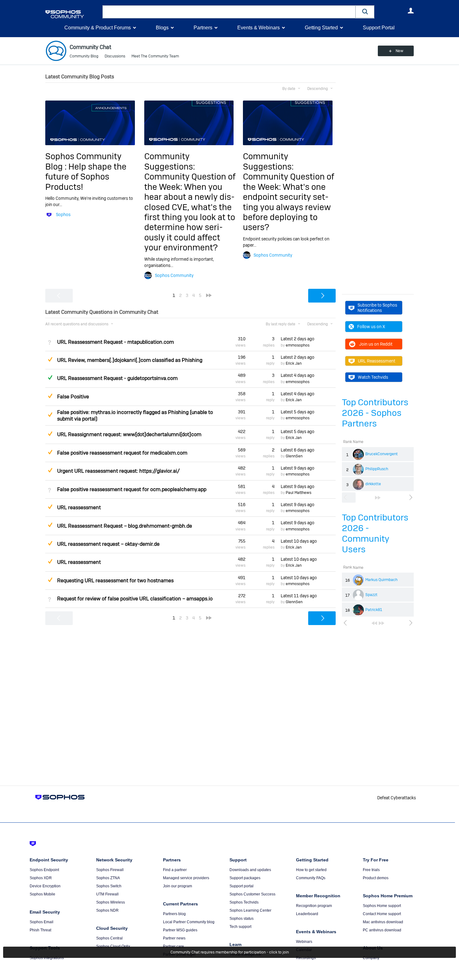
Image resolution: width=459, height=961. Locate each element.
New (399, 50)
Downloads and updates (250, 870)
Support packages (245, 878)
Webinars (304, 941)
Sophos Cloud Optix (113, 946)
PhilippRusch (376, 468)
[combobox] (229, 12)
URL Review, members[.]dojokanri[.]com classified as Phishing (129, 360)
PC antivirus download (382, 930)
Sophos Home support (382, 906)
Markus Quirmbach (381, 579)
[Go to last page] (378, 498)
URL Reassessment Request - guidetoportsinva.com (117, 378)
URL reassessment (79, 507)
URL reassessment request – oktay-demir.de (108, 544)
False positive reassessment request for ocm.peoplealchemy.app (131, 489)
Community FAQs (310, 878)
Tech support (240, 926)
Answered (50, 377)
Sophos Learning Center (250, 910)
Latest (297, 339)
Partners (203, 27)
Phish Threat (40, 930)
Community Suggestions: (169, 161)
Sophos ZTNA (108, 878)
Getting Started (321, 27)
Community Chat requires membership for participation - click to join (229, 952)
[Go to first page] (374, 623)
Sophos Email (41, 922)
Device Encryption (45, 886)
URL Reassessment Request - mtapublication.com (115, 342)
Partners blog (174, 914)
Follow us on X (371, 326)
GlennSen (294, 456)
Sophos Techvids (244, 902)
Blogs (162, 27)
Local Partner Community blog (189, 922)
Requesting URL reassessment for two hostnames (115, 580)
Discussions (115, 56)
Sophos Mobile (42, 894)
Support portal (242, 886)
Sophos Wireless (110, 902)
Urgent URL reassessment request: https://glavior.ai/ (118, 471)
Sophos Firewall (110, 870)
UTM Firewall (107, 894)
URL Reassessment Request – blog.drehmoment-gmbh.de (124, 526)
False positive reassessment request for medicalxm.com (122, 453)
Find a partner (175, 870)
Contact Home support (382, 914)
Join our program (177, 886)
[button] (365, 11)
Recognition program (314, 906)
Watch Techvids (373, 377)
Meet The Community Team (155, 56)
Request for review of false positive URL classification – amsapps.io (135, 598)
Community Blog (84, 56)
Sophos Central (109, 938)
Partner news (174, 938)
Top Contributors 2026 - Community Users (375, 533)
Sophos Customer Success (252, 894)
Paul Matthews (298, 492)
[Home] (72, 14)
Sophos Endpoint (44, 870)
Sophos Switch (108, 886)
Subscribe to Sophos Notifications (377, 307)
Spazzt (371, 594)
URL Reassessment (376, 361)
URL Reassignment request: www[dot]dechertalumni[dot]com (129, 434)
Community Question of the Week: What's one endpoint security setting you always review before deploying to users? (288, 202)
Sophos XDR (41, 878)
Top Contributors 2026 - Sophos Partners (375, 413)
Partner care (173, 946)
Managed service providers (186, 878)
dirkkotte (373, 483)
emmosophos (297, 345)
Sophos (63, 214)
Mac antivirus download (383, 922)
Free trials (371, 870)
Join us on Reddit (375, 344)
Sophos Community (174, 275)
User (410, 10)
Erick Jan (294, 363)
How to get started (311, 870)
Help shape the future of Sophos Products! (85, 176)
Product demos (375, 878)
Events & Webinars (258, 27)
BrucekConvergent (381, 453)
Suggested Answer (50, 359)
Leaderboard (307, 914)
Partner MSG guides (180, 930)
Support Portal (379, 27)
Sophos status (242, 918)
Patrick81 (373, 609)
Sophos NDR (107, 910)
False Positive (73, 396)
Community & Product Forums (97, 27)
